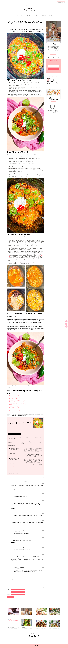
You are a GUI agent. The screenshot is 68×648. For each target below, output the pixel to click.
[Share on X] (66, 324)
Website (8, 594)
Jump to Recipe (27, 24)
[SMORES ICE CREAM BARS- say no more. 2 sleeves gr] (62, 640)
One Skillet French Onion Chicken (15, 412)
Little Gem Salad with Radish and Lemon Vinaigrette (17, 404)
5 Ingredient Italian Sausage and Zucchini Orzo (17, 401)
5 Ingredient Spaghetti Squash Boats (15, 410)
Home (17, 15)
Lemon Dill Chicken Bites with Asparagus (16, 407)
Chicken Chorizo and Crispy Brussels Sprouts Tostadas (54, 617)
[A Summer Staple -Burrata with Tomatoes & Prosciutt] (5, 640)
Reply (43, 530)
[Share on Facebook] (66, 321)
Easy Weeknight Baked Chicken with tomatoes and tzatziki (18, 403)
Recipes (28, 15)
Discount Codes (53, 83)
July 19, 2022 (23, 24)
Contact (50, 15)
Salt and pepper (13, 466)
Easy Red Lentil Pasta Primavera (14, 398)
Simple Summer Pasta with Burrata (15, 395)
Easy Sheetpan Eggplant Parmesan (15, 397)
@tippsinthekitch (34, 635)
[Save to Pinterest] (66, 326)
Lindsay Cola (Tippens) (19, 493)
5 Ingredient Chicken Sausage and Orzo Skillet (17, 400)
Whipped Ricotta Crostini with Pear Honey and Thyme (13, 628)
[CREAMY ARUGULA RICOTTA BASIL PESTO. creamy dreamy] (51, 640)
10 (42, 477)
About (22, 15)
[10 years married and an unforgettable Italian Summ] (17, 640)
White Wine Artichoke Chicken (14, 409)
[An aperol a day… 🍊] (39, 640)
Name (8, 589)
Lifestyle (43, 15)
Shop (35, 15)
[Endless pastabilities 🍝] (28, 640)
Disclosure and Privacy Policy (33, 646)
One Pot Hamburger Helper (13, 406)
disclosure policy (33, 26)
